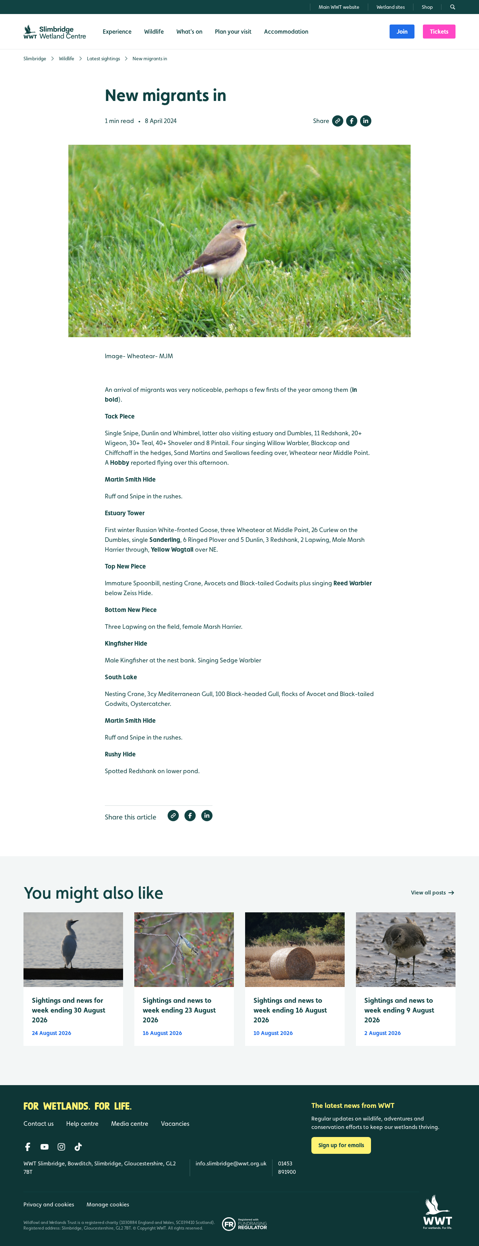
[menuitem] (402, 32)
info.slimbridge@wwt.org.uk (231, 1163)
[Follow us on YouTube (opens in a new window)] (44, 1147)
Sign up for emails (341, 1145)
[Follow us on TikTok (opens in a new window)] (78, 1147)
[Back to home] (437, 1212)
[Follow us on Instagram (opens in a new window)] (61, 1147)
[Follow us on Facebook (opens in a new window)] (27, 1147)
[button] (337, 121)
